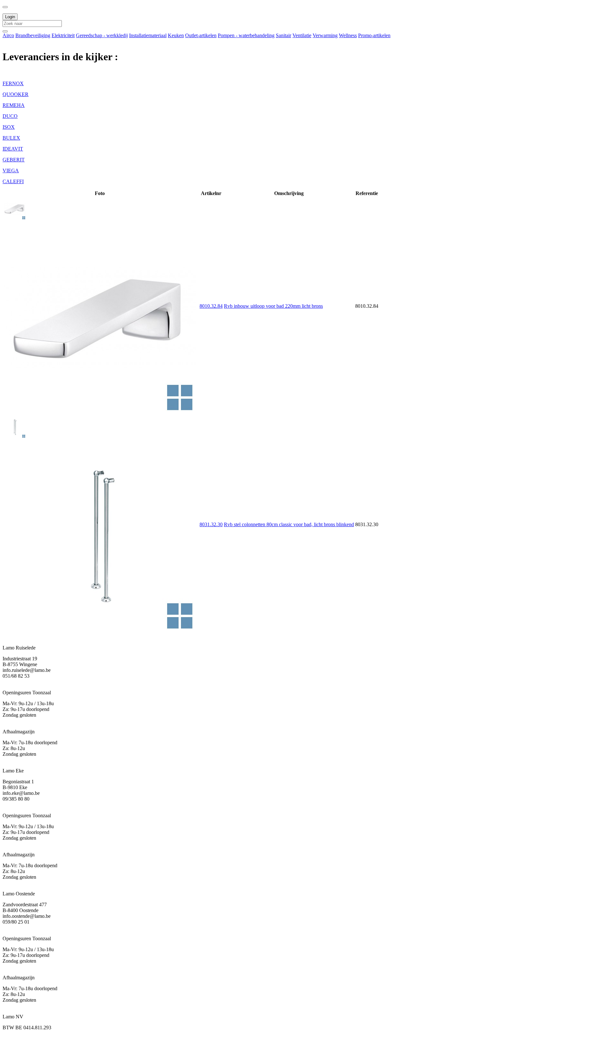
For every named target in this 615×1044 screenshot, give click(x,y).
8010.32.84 (211, 306)
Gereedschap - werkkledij (102, 35)
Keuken (176, 35)
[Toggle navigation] (5, 7)
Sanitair (283, 35)
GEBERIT (14, 159)
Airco (8, 35)
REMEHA (14, 105)
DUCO (10, 116)
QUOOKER (16, 94)
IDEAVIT (13, 148)
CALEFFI (13, 181)
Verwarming (325, 35)
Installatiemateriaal (148, 35)
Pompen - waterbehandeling (246, 35)
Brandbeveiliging (32, 35)
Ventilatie (301, 35)
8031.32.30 (211, 524)
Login (10, 16)
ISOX (9, 127)
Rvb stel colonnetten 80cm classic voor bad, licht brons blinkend (289, 524)
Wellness (348, 35)
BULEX (11, 138)
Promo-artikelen (374, 35)
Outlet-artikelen (201, 35)
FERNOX (13, 83)
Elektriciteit (63, 35)
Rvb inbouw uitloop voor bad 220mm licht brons (273, 306)
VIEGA (11, 170)
